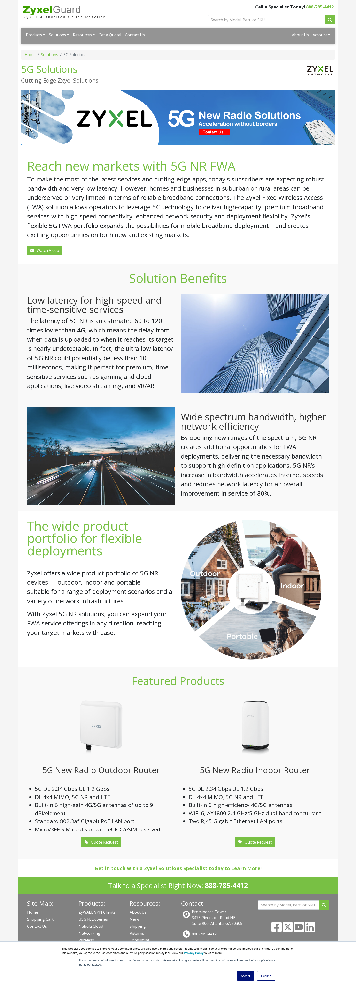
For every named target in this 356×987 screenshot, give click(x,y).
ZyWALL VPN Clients (97, 912)
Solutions (57, 35)
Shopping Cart (40, 919)
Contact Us (135, 35)
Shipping (138, 926)
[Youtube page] (299, 930)
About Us (300, 35)
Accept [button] (245, 976)
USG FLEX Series (93, 919)
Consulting (139, 940)
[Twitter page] (288, 930)
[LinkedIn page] (310, 930)
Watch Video (48, 250)
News (135, 919)
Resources (82, 35)
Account (320, 35)
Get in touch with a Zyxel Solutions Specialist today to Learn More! (178, 868)
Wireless (86, 940)
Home (30, 54)
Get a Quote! (110, 35)
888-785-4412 (320, 7)
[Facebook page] (276, 930)
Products (34, 35)
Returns (137, 933)
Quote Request (104, 842)
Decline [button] (266, 976)
